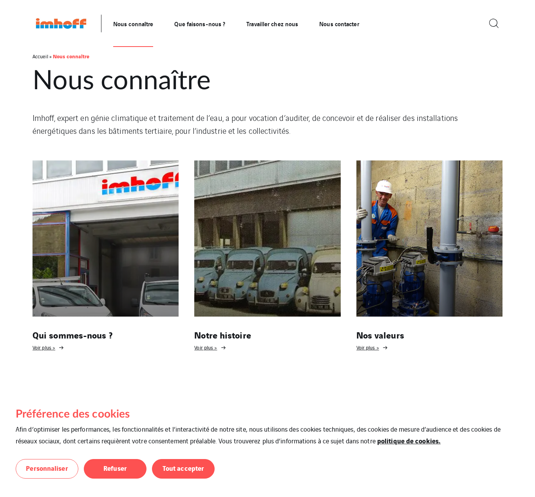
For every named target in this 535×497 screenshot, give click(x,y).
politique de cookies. (409, 440)
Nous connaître (133, 23)
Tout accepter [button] (183, 468)
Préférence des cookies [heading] (73, 414)
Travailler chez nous (272, 23)
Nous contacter (339, 23)
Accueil (40, 56)
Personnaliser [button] (47, 468)
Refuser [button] (115, 468)
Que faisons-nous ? (199, 23)
